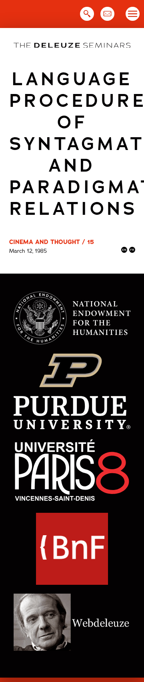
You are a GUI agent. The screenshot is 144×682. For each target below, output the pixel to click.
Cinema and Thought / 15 (51, 242)
